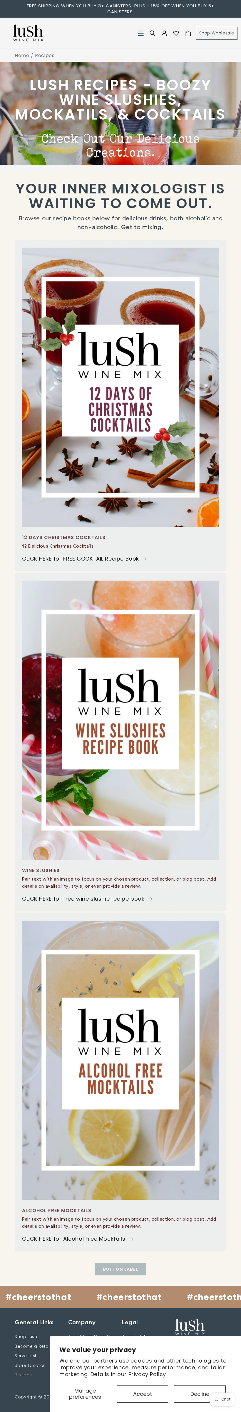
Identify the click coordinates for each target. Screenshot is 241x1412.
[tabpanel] (120, 113)
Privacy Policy (147, 1374)
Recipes (23, 1374)
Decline (199, 1394)
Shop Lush (26, 1336)
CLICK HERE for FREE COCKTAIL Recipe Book (80, 558)
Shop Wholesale (216, 33)
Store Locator (30, 1365)
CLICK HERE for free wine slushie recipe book (83, 898)
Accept (142, 1394)
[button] (141, 33)
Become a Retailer (35, 1346)
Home (22, 55)
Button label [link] (120, 1269)
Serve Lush (26, 1355)
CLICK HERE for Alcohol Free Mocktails (73, 1238)
